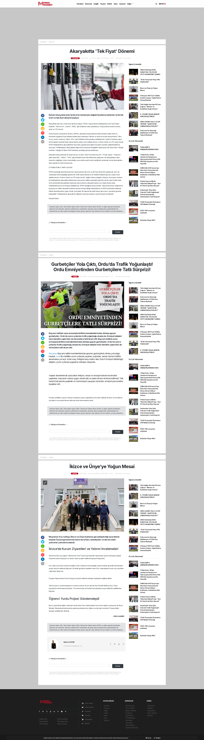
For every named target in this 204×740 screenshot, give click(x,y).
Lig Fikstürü (129, 715)
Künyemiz (88, 719)
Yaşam (103, 4)
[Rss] (58, 711)
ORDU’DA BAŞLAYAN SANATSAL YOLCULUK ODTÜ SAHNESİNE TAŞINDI (150, 72)
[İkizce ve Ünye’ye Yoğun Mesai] (82, 505)
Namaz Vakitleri (131, 710)
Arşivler (88, 715)
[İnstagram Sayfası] (47, 711)
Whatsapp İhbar (62, 721)
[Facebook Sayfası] (40, 711)
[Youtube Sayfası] (51, 711)
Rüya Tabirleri (152, 713)
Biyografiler (151, 710)
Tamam (157, 738)
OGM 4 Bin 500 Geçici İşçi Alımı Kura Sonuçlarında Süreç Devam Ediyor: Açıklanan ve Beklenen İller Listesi (150, 172)
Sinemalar (129, 720)
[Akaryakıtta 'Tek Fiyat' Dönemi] (82, 86)
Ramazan (53, 353)
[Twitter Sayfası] (43, 711)
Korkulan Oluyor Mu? (147, 220)
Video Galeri (89, 707)
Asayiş (51, 457)
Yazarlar (87, 711)
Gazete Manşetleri (132, 728)
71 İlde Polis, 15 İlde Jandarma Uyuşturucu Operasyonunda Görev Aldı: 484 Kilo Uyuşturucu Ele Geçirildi (150, 159)
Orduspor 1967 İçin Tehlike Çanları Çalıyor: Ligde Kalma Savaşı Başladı (150, 98)
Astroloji (150, 715)
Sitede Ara (150, 706)
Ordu (58, 356)
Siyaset (122, 4)
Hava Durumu (130, 706)
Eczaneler (129, 713)
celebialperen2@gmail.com (73, 646)
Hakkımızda (43, 719)
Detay (149, 738)
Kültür (109, 4)
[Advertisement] (102, 23)
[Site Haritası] (62, 711)
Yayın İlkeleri (43, 721)
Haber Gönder (62, 724)
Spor (116, 4)
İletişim (87, 723)
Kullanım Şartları (62, 719)
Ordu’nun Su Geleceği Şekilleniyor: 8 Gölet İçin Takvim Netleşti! (149, 133)
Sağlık (96, 4)
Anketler (150, 708)
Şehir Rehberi (130, 725)
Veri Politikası (43, 724)
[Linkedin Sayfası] (55, 711)
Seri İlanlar (129, 723)
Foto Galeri (89, 703)
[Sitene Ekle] (66, 711)
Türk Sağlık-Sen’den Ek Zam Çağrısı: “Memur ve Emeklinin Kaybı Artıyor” (150, 107)
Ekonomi (88, 4)
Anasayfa (43, 42)
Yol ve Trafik (130, 708)
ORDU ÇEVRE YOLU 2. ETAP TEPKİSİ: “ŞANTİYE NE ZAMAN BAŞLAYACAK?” (150, 124)
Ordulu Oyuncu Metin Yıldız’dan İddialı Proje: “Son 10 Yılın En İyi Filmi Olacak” (150, 183)
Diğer (129, 4)
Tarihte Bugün (130, 718)
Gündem (80, 4)
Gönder (117, 232)
